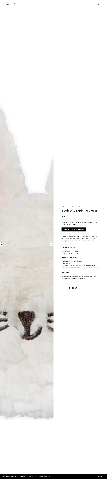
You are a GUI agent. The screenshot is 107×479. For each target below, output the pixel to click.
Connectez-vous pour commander (74, 229)
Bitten (63, 215)
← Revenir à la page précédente (71, 206)
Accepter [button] (100, 476)
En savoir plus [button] (46, 476)
